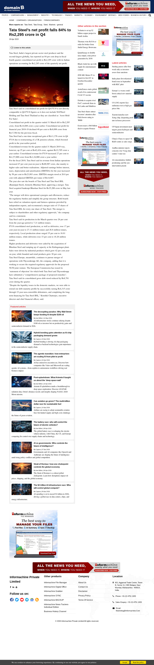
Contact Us (83, 587)
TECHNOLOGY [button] (57, 15)
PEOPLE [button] (5, 15)
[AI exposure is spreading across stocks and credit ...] (139, 163)
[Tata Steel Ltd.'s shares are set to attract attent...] (103, 116)
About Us (82, 583)
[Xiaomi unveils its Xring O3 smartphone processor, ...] (139, 118)
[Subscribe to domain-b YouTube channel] (22, 599)
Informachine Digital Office (55, 587)
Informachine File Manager (55, 583)
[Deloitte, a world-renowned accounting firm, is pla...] (103, 104)
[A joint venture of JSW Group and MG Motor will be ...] (103, 80)
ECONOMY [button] (89, 15)
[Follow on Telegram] (27, 599)
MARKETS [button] (78, 15)
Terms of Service (85, 600)
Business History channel (55, 611)
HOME (11, 20)
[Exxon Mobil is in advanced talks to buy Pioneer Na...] (103, 127)
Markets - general (56, 25)
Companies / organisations (29, 20)
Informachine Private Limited (72, 621)
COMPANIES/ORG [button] (18, 15)
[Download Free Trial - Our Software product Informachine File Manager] (42, 534)
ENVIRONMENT (101, 15)
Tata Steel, (28, 25)
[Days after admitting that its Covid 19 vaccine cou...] (103, 93)
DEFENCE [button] (112, 15)
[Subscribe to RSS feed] (37, 599)
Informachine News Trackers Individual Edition (56, 605)
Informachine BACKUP (54, 600)
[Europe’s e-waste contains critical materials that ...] (139, 94)
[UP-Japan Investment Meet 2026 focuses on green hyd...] (139, 130)
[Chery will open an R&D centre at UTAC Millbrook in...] (139, 140)
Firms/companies (52, 20)
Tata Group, (38, 25)
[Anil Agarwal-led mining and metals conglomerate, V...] (103, 34)
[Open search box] (149, 15)
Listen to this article (22, 48)
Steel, (46, 25)
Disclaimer (82, 591)
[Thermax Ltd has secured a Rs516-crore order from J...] (103, 45)
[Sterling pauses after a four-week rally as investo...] (139, 70)
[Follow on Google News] (32, 599)
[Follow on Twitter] (17, 599)
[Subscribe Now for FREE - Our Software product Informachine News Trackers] (106, 6)
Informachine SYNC (52, 596)
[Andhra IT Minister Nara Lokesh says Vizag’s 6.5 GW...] (139, 151)
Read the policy (138, 662)
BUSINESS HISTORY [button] (138, 15)
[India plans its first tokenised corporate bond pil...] (139, 82)
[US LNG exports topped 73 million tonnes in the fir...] (139, 106)
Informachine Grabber (53, 591)
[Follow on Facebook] (12, 599)
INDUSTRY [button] (45, 15)
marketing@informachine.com (128, 611)
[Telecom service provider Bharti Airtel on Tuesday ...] (103, 67)
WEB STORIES (123, 15)
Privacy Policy (84, 596)
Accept (124, 662)
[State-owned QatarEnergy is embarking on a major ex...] (103, 56)
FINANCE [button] (68, 15)
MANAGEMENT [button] (32, 15)
